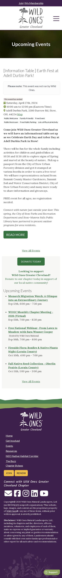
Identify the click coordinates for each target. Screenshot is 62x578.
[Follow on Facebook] (17, 495)
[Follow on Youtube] (44, 495)
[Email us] (8, 495)
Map (20, 114)
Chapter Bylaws (14, 465)
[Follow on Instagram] (26, 495)
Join (21, 3)
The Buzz (11, 461)
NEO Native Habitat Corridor (22, 455)
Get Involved (13, 440)
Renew (21, 473)
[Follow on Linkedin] (34, 495)
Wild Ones (11, 511)
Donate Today (31, 261)
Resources (11, 450)
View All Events (31, 250)
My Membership (34, 3)
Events (9, 445)
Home (9, 435)
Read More (15, 235)
